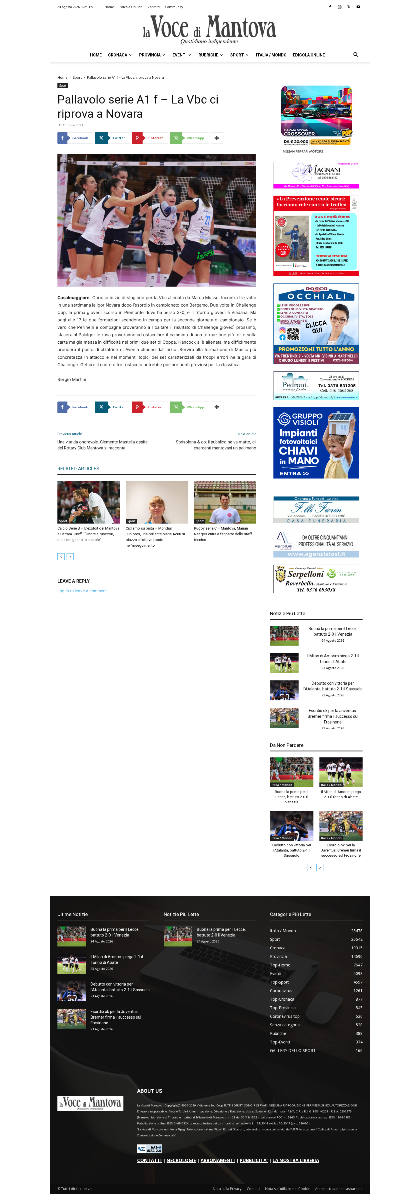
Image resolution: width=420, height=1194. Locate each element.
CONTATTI (149, 1160)
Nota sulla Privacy (227, 1188)
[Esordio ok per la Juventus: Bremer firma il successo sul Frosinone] (284, 718)
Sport (237, 55)
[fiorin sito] (316, 521)
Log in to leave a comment (82, 590)
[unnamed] (316, 556)
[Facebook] (330, 7)
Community (174, 7)
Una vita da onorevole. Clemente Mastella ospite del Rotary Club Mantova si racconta (102, 445)
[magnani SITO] (316, 187)
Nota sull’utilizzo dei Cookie (287, 1188)
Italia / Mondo (271, 55)
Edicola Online (309, 55)
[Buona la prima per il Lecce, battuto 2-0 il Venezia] (284, 636)
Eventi (180, 55)
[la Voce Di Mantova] (210, 30)
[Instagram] (339, 7)
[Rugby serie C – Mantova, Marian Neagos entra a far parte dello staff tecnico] (225, 502)
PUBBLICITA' (254, 1160)
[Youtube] (358, 7)
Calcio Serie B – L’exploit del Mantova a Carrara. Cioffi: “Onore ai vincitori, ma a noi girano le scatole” (88, 534)
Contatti (154, 7)
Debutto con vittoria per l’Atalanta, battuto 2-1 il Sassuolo (291, 850)
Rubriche (208, 55)
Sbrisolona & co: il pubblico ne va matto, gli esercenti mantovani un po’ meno (216, 445)
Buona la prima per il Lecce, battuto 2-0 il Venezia (291, 797)
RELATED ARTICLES (78, 468)
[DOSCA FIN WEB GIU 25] (316, 362)
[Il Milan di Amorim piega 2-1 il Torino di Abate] (284, 663)
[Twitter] (349, 7)
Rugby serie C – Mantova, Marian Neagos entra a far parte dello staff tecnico (223, 534)
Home (109, 7)
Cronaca (117, 55)
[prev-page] (61, 556)
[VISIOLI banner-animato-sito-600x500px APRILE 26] (316, 477)
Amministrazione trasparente (339, 1188)
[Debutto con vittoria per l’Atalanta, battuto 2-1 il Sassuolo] (284, 690)
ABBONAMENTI (218, 1160)
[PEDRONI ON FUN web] (316, 398)
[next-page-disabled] (70, 556)
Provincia (150, 55)
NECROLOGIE (181, 1160)
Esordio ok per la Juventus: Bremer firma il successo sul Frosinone (333, 716)
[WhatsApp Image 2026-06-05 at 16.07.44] (316, 153)
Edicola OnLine (130, 7)
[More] (217, 138)
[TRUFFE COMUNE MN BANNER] (316, 274)
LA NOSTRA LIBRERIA (296, 1160)
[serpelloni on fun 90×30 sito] (316, 591)
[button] (356, 55)
